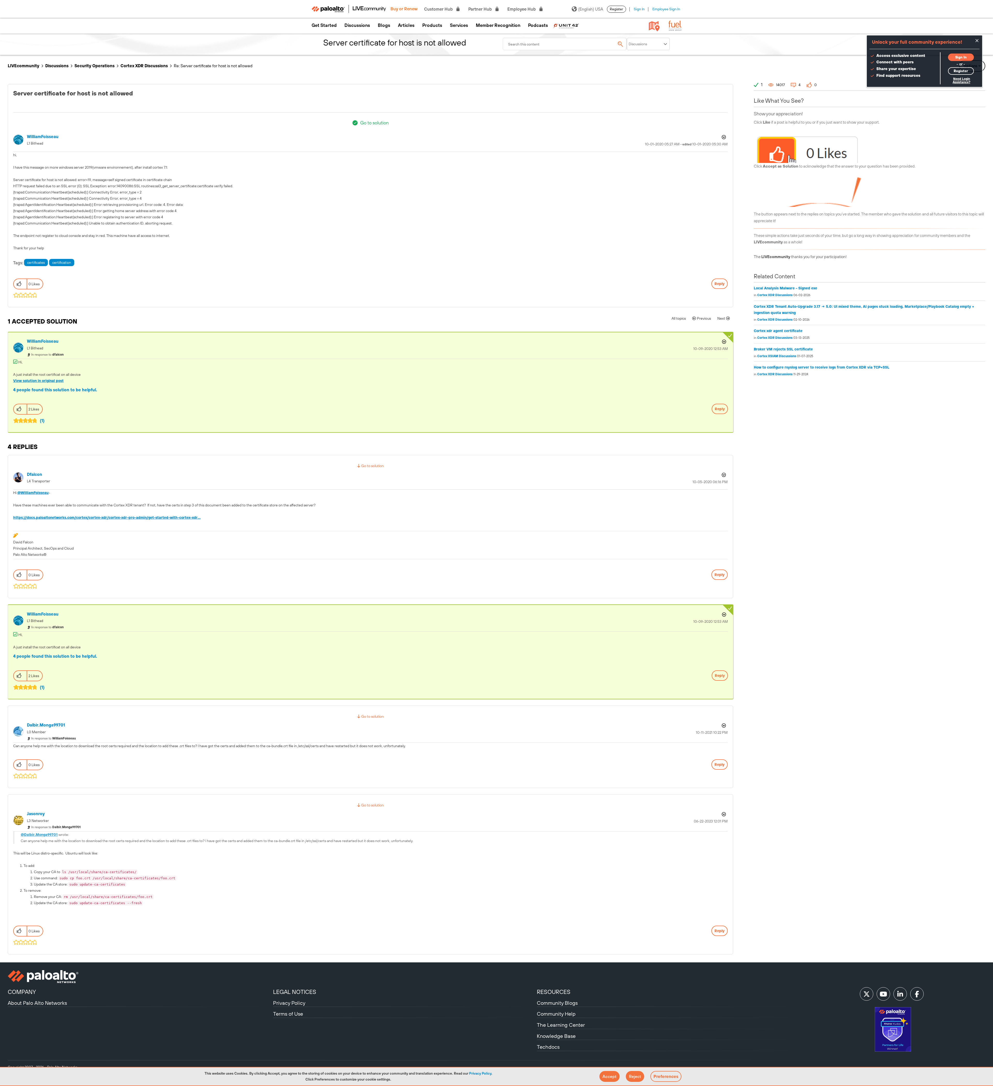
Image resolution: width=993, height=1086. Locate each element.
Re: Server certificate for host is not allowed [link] (213, 65)
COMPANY (22, 991)
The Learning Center (561, 1025)
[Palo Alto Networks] (140, 976)
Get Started (324, 25)
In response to (47, 354)
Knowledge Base (556, 1036)
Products (432, 25)
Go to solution (374, 122)
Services (459, 25)
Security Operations (94, 65)
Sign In (639, 9)
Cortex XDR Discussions (144, 65)
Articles (406, 25)
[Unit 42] (566, 25)
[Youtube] (883, 994)
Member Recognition (498, 25)
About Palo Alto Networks (37, 1003)
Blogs (384, 25)
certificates (36, 262)
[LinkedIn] (900, 994)
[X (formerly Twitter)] (866, 994)
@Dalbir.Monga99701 (39, 835)
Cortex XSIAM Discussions (776, 356)
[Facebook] (917, 994)
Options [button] (723, 137)
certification (61, 262)
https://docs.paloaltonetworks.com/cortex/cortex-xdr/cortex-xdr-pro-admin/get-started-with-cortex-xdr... (107, 517)
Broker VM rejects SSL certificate (783, 349)
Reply (719, 284)
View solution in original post (38, 381)
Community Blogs (557, 1003)
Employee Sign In (666, 9)
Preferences (665, 1076)
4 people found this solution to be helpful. (55, 389)
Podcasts (538, 25)
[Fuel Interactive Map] (654, 25)
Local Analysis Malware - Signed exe (785, 288)
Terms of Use (288, 1014)
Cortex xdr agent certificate (778, 331)
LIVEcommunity (23, 65)
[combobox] (565, 44)
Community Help (556, 1014)
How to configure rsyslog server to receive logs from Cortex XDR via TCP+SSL (821, 367)
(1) (42, 420)
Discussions (357, 25)
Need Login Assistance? (961, 80)
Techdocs (548, 1047)
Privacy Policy (480, 1073)
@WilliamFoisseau (33, 493)
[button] (609, 1076)
